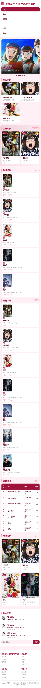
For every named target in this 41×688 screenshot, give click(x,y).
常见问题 (23, 672)
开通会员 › (35, 129)
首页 (4, 9)
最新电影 (4, 672)
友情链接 (4, 662)
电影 (4, 14)
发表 (36, 642)
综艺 (4, 23)
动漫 (4, 28)
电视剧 (5, 19)
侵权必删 (23, 677)
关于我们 (4, 657)
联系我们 (4, 659)
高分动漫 (4, 677)
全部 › (36, 481)
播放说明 (23, 674)
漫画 (4, 33)
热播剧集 (4, 674)
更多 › (36, 170)
